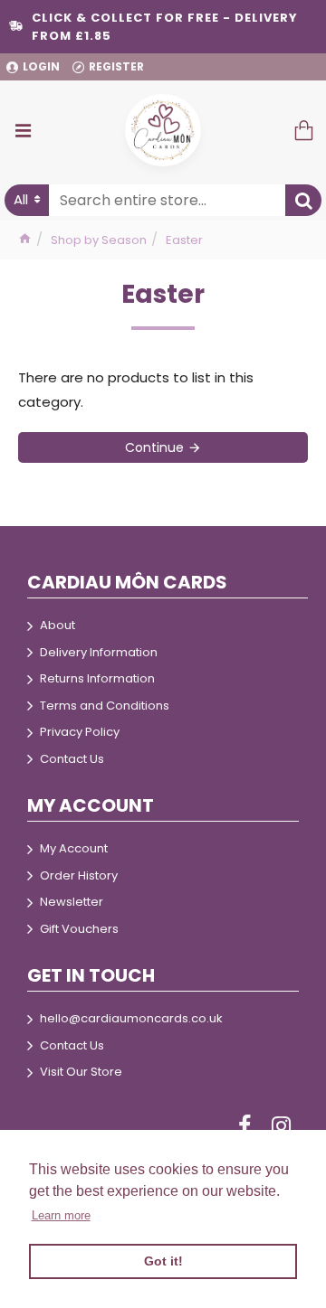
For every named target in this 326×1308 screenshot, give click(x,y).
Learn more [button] (61, 1215)
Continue (154, 447)
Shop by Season (99, 240)
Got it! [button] (163, 1261)
